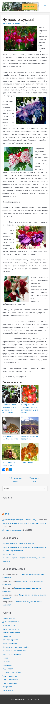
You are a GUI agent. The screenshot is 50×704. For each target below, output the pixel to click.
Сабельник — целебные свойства (10, 437)
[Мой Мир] (10, 469)
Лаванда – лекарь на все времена (29, 437)
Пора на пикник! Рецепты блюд (8, 464)
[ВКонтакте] (3, 469)
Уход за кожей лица (10, 680)
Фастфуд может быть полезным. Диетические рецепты (24, 523)
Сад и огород (7, 669)
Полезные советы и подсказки (14, 651)
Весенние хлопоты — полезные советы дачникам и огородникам (10, 408)
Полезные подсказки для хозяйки (15, 647)
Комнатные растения (10, 23)
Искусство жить (8, 625)
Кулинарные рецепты (10, 640)
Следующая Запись (34, 478)
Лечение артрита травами (12, 530)
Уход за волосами (9, 676)
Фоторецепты (7, 687)
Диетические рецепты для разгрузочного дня (20, 520)
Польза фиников (8, 554)
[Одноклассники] (7, 469)
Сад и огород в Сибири (11, 672)
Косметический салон (11, 633)
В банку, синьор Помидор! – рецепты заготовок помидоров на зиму (29, 408)
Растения (6, 661)
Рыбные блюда (27, 463)
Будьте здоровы (8, 618)
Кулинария (6, 636)
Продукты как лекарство (12, 654)
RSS (7, 514)
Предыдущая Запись (15, 478)
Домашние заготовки (10, 622)
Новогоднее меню (9, 643)
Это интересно (8, 690)
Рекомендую (7, 665)
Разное (5, 658)
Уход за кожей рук (9, 683)
